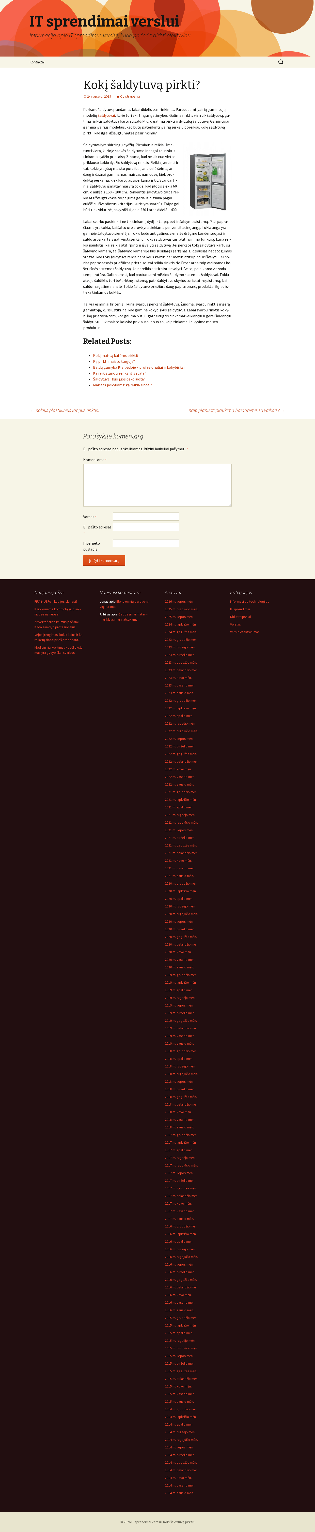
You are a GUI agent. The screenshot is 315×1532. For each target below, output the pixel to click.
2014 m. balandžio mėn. (181, 1470)
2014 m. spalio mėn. (179, 1424)
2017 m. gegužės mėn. (181, 1188)
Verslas (235, 624)
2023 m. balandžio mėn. (181, 670)
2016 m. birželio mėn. (180, 1272)
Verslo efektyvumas (245, 632)
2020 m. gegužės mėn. (181, 936)
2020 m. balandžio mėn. (181, 944)
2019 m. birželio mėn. (180, 1013)
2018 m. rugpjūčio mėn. (181, 1074)
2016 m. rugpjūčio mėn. (181, 1257)
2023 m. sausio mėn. (179, 693)
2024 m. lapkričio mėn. (181, 624)
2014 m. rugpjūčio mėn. (181, 1439)
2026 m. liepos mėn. (179, 601)
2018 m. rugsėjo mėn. (180, 1066)
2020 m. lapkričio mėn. (181, 891)
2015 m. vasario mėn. (180, 1394)
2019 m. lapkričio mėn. (181, 982)
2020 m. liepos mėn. (179, 921)
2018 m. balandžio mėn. (181, 1104)
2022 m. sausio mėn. (179, 784)
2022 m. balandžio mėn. (181, 761)
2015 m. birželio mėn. (180, 1363)
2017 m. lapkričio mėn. (181, 1142)
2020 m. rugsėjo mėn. (180, 906)
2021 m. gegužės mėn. (181, 845)
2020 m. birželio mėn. (180, 929)
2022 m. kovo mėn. (178, 769)
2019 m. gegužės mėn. (181, 1020)
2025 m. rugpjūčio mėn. (181, 609)
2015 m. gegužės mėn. (181, 1371)
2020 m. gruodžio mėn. (181, 883)
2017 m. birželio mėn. (180, 1180)
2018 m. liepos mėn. (179, 1081)
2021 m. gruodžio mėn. (181, 792)
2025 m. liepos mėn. (179, 616)
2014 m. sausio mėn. (179, 1493)
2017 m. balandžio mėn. (181, 1196)
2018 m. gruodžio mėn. (181, 1051)
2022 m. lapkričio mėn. (181, 708)
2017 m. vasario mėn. (180, 1211)
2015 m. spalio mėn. (179, 1333)
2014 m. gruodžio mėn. (181, 1409)
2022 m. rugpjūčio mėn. (181, 731)
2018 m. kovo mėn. (178, 1112)
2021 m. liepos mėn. (179, 830)
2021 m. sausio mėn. (179, 876)
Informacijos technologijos (249, 601)
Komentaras (95, 459)
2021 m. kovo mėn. (178, 860)
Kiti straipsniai (130, 96)
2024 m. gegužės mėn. (181, 632)
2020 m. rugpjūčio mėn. (181, 914)
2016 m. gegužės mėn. (181, 1279)
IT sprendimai (240, 609)
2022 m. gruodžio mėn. (181, 700)
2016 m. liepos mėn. (179, 1264)
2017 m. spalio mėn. (179, 1150)
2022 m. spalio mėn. (179, 716)
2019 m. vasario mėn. (180, 1036)
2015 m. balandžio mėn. (181, 1378)
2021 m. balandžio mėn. (181, 853)
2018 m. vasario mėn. (180, 1119)
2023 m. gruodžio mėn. (181, 639)
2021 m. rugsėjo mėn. (180, 815)
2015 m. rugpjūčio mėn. (181, 1348)
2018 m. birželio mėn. (180, 1089)
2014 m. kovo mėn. (178, 1477)
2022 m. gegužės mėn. (181, 754)
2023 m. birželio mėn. (180, 655)
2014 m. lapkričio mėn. (181, 1417)
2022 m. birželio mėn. (180, 746)
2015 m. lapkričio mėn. (181, 1325)
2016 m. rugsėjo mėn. (180, 1249)
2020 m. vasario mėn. (180, 959)
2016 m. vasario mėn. (180, 1302)
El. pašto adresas (97, 530)
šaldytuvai (106, 115)
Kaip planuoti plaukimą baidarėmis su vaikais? (237, 410)
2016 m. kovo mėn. (178, 1295)
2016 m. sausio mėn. (179, 1310)
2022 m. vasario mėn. (180, 776)
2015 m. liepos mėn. (179, 1356)
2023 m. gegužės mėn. (181, 662)
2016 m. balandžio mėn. (181, 1287)
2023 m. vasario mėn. (180, 685)
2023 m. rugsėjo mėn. (180, 647)
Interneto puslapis (91, 546)
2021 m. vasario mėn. (180, 868)
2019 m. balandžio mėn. (181, 1028)
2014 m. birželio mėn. (180, 1455)
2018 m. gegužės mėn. (181, 1096)
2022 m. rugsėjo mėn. (180, 723)
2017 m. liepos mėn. (179, 1173)
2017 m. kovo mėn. (178, 1203)
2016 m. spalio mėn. (179, 1241)
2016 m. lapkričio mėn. (181, 1234)
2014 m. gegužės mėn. (181, 1462)
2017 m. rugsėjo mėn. (180, 1157)
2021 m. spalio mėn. (179, 807)
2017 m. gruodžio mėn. (181, 1135)
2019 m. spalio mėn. (179, 990)
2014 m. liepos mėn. (179, 1447)
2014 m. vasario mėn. (180, 1485)
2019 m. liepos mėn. (179, 1005)
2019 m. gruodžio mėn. (181, 975)
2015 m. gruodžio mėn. (181, 1317)
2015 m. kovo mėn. (178, 1386)
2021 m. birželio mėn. (180, 837)
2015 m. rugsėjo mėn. (180, 1340)
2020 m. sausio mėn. (179, 967)
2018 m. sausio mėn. (179, 1127)
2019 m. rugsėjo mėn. (180, 997)
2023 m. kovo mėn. (178, 677)
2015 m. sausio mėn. (179, 1401)
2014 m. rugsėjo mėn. (180, 1432)
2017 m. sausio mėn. (179, 1218)
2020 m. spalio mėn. (179, 898)
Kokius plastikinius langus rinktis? (65, 410)
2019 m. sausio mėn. (179, 1043)
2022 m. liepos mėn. (179, 738)
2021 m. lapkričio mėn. (181, 799)
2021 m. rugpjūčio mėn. (181, 822)
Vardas (90, 516)
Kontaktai (37, 62)
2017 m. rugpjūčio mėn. (181, 1165)
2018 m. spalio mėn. (179, 1058)
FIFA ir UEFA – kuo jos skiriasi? (55, 601)
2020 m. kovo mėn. (178, 952)
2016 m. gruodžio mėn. (181, 1226)
